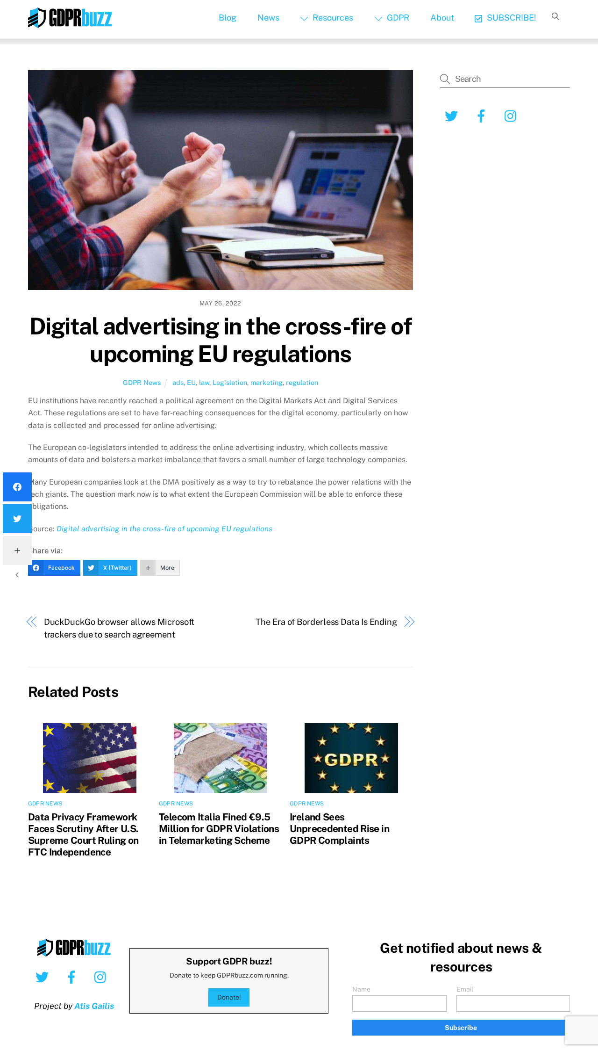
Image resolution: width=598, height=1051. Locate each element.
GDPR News (142, 382)
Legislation (230, 382)
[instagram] (102, 976)
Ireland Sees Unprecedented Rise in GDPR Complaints (339, 828)
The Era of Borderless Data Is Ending (326, 622)
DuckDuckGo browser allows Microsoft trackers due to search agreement (119, 628)
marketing (266, 382)
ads (178, 382)
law (204, 382)
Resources (332, 17)
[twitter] (44, 976)
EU (191, 382)
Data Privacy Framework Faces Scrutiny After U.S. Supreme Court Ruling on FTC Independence (83, 834)
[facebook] (73, 976)
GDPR (397, 17)
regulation (302, 382)
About (442, 17)
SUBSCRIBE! (510, 17)
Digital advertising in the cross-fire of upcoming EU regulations (220, 340)
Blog (227, 17)
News (268, 17)
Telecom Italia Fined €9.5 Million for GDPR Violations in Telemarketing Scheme (219, 828)
